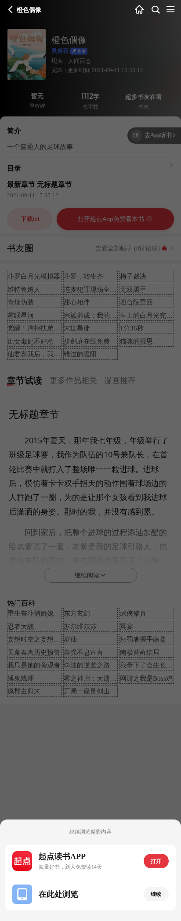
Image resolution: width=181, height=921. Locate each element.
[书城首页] (139, 10)
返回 (10, 9)
